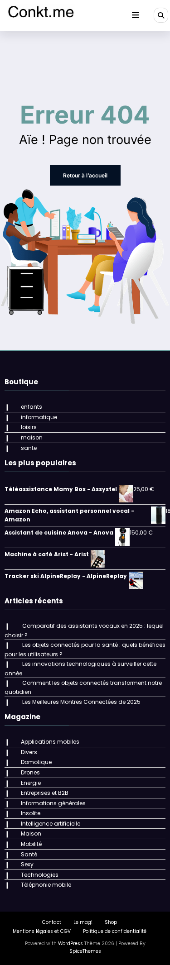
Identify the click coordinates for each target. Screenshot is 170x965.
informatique (39, 417)
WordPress (70, 943)
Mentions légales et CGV (42, 931)
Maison (31, 833)
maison (32, 437)
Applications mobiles (50, 741)
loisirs (29, 427)
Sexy (27, 864)
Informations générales (53, 803)
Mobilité (31, 844)
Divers (29, 752)
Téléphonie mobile (46, 885)
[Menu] (135, 15)
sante (29, 448)
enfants (31, 407)
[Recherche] (161, 15)
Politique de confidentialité (114, 931)
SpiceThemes (85, 951)
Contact (51, 922)
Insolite (30, 813)
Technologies (39, 875)
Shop (111, 922)
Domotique (36, 762)
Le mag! (82, 922)
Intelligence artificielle (50, 823)
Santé (29, 854)
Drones (30, 772)
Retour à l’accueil (85, 175)
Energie (31, 783)
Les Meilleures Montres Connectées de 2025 (81, 702)
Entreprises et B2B (44, 793)
